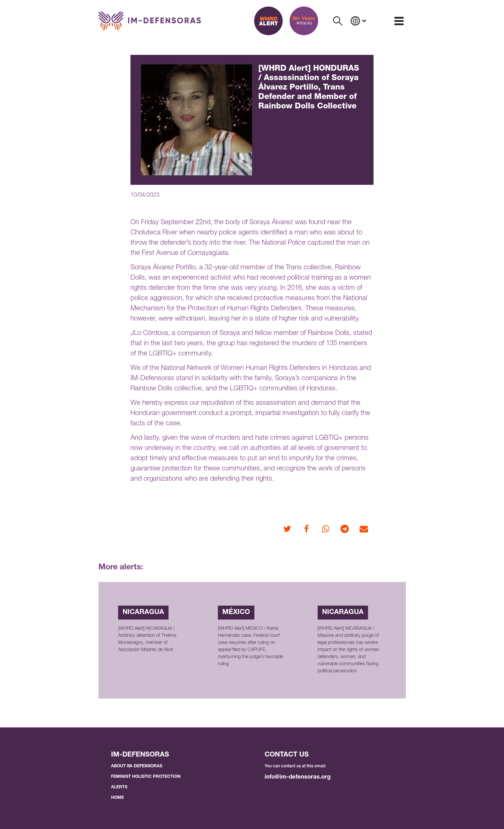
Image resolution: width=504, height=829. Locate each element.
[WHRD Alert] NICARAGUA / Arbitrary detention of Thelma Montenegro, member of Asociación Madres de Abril (147, 639)
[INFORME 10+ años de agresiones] (303, 20)
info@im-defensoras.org (297, 777)
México (236, 612)
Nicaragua (143, 612)
